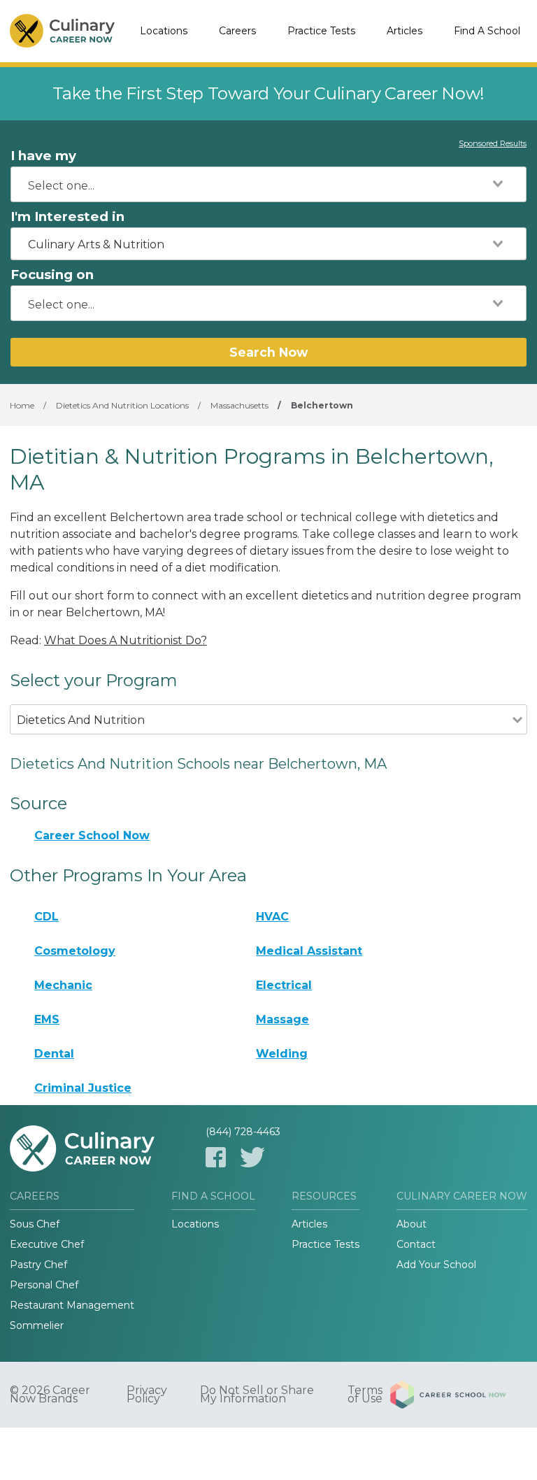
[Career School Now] (458, 1395)
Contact (416, 1244)
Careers (237, 30)
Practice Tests (321, 30)
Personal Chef (44, 1285)
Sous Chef (34, 1224)
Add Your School (436, 1264)
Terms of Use (365, 1394)
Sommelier (37, 1325)
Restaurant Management (72, 1305)
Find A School (487, 30)
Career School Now (92, 835)
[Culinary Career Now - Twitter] (252, 1157)
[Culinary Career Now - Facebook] (216, 1157)
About (411, 1224)
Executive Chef (47, 1244)
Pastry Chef (38, 1264)
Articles (404, 30)
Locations (163, 30)
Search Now (268, 352)
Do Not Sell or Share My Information (257, 1394)
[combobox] (268, 184)
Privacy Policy (147, 1394)
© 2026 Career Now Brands (50, 1394)
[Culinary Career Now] (62, 31)
